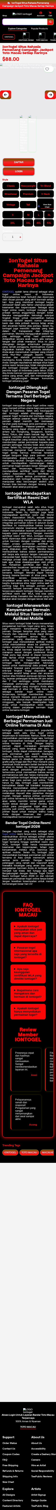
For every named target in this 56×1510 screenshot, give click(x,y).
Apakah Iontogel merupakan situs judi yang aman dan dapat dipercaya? (28, 931)
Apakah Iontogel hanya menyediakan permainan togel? (27, 1011)
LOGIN (18, 171)
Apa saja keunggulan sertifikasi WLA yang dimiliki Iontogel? (27, 973)
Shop (4, 16)
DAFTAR (18, 162)
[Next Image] (50, 94)
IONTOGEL (8, 291)
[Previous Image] (5, 94)
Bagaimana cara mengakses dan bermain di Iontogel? (28, 993)
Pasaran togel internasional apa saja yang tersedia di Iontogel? (28, 952)
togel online (9, 834)
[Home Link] (22, 14)
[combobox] (24, 22)
